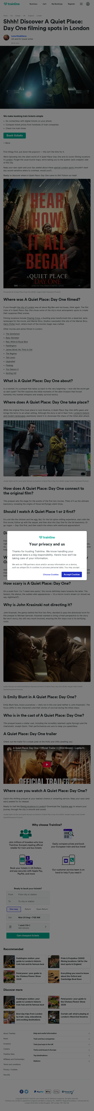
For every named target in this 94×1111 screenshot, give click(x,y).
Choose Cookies (51, 574)
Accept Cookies (72, 574)
